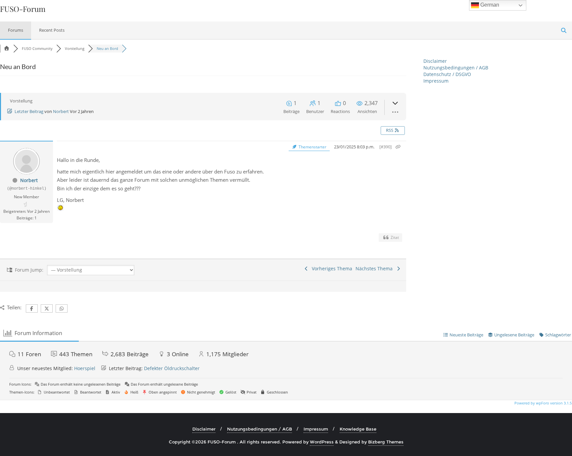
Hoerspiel (84, 368)
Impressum (436, 81)
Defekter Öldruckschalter (172, 368)
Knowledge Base (358, 429)
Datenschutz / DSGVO (447, 74)
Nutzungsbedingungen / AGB (455, 67)
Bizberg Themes (386, 441)
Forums (15, 30)
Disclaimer (435, 61)
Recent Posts (52, 30)
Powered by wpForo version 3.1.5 (542, 402)
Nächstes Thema (375, 268)
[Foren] (7, 48)
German (489, 5)
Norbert (61, 111)
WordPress (322, 441)
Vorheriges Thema (330, 268)
